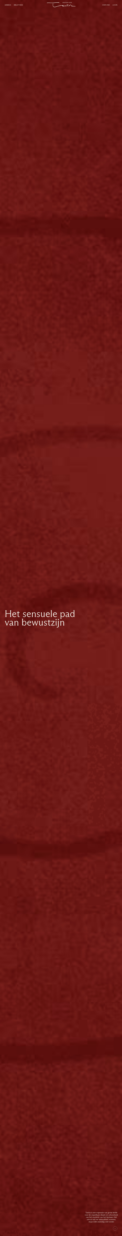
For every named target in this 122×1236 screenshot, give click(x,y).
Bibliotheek (18, 5)
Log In (115, 5)
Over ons (106, 5)
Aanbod (8, 5)
